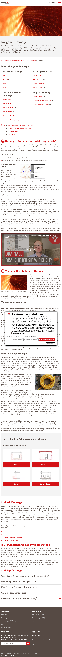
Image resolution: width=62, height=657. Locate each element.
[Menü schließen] (59, 3)
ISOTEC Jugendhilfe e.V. (8, 621)
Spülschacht (7, 99)
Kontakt (52, 3)
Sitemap (35, 653)
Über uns (4, 614)
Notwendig (10, 336)
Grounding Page (6, 627)
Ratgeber (33, 60)
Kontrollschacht (38, 79)
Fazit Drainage (13, 131)
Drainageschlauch (9, 107)
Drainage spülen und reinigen (42, 100)
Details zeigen (49, 343)
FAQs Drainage (13, 134)
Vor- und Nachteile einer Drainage (19, 128)
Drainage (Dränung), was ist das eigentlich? (22, 125)
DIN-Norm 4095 (38, 88)
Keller (5, 83)
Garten (5, 79)
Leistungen (4, 618)
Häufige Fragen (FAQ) (38, 618)
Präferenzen (18, 336)
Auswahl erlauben (30, 340)
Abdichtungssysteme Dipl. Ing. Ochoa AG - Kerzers (15, 60)
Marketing (33, 336)
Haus (5, 75)
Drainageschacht (8, 116)
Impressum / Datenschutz (24, 653)
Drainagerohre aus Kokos (11, 120)
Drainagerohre (7, 111)
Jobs (2, 624)
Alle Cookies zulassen (46, 340)
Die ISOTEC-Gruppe (38, 614)
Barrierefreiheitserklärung (8, 653)
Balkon (5, 88)
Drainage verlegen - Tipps (41, 104)
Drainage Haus (8, 535)
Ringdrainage (7, 103)
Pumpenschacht (38, 75)
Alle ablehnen (17, 340)
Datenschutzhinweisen (18, 333)
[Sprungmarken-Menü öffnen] (3, 141)
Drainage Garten (9, 532)
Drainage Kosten (38, 96)
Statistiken (26, 336)
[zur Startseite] (5, 3)
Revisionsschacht (38, 83)
